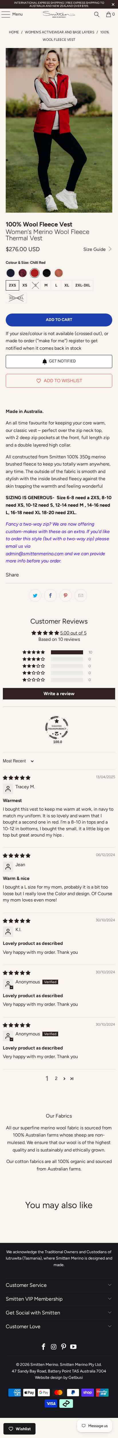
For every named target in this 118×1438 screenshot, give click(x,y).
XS (24, 285)
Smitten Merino (44, 1364)
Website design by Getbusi (59, 1377)
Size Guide (95, 249)
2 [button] (56, 1078)
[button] (34, 652)
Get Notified (62, 361)
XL (66, 285)
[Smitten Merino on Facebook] (44, 1347)
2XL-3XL (82, 285)
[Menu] (3, 14)
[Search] (96, 14)
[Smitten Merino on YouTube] (73, 1347)
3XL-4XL (16, 298)
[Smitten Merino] (59, 14)
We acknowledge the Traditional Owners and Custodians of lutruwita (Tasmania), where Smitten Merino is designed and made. (59, 1258)
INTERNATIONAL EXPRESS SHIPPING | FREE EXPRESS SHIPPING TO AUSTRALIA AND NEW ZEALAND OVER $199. (59, 4)
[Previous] (10, 130)
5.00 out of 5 (73, 633)
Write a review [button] (59, 693)
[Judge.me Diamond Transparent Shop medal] (56, 727)
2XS (12, 285)
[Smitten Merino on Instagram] (54, 1347)
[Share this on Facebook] (50, 595)
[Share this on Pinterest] (65, 595)
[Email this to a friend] (80, 595)
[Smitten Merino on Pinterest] (63, 1347)
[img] (16, 777)
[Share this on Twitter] (35, 595)
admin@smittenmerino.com (35, 553)
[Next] (108, 130)
